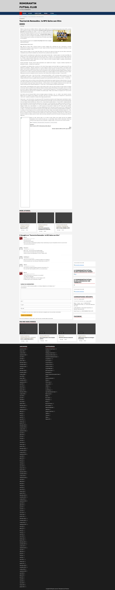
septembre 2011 (23, 547)
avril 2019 (21, 384)
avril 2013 (21, 510)
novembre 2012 (23, 520)
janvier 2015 (22, 469)
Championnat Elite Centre (25, 337)
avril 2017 (21, 417)
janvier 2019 (22, 389)
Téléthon (47, 413)
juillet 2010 (22, 575)
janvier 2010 (22, 586)
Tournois (47, 415)
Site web (22, 308)
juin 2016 (21, 436)
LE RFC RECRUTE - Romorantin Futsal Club (82, 307)
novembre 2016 (23, 426)
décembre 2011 (23, 542)
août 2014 (22, 479)
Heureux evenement (49, 378)
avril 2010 (21, 580)
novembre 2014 (23, 473)
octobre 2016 (22, 428)
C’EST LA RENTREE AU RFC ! (26, 339)
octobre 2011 (22, 545)
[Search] (94, 13)
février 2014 (22, 491)
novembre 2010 (23, 567)
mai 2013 (21, 508)
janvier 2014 (22, 493)
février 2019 (22, 388)
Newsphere (61, 588)
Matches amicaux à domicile (66, 337)
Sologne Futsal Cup (82, 335)
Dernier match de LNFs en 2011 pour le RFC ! (61, 128)
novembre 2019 (23, 380)
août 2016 (22, 432)
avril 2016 (21, 440)
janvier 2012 (22, 540)
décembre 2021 (23, 362)
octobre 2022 (22, 352)
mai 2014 (21, 485)
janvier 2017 (22, 423)
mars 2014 (22, 489)
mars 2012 (22, 536)
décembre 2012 (23, 518)
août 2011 (22, 549)
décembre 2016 (23, 425)
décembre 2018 (23, 391)
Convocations (48, 360)
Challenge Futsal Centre (50, 352)
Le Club (30, 13)
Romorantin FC (47, 122)
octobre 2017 (22, 407)
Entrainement (33, 337)
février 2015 (22, 467)
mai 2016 (21, 438)
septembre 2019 (23, 382)
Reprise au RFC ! (24, 228)
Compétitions (38, 13)
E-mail (22, 304)
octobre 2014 (22, 475)
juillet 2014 (22, 481)
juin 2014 (21, 483)
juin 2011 (21, 553)
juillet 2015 (22, 458)
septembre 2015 (23, 454)
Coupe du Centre (49, 366)
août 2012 (22, 526)
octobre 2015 (22, 452)
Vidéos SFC (48, 419)
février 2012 (22, 538)
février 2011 (22, 561)
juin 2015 (21, 460)
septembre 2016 (23, 430)
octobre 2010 (22, 569)
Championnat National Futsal (61, 224)
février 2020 (22, 378)
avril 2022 (21, 358)
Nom (22, 301)
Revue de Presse (49, 403)
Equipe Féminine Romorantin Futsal (52, 374)
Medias (45, 13)
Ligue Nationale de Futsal (50, 391)
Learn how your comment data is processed (44, 318)
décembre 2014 (23, 471)
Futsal (52, 13)
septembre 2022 (23, 354)
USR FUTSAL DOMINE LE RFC (63, 228)
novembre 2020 (23, 372)
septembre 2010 (23, 571)
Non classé (48, 397)
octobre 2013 (22, 499)
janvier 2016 (22, 446)
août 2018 (22, 395)
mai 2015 (21, 462)
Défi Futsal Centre (49, 370)
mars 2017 (22, 419)
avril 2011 (21, 557)
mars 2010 (22, 582)
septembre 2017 (23, 409)
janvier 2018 (22, 403)
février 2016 (22, 444)
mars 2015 (22, 465)
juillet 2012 (22, 528)
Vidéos (47, 417)
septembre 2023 (23, 349)
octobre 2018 (22, 393)
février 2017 (22, 421)
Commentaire (24, 287)
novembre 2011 (23, 543)
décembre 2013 (23, 495)
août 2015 (22, 456)
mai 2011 (21, 555)
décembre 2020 (23, 370)
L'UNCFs (47, 386)
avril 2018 (21, 399)
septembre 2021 (23, 366)
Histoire (47, 380)
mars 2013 (22, 512)
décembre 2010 (23, 565)
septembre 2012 (23, 524)
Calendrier (47, 351)
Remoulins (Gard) (41, 122)
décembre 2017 (23, 405)
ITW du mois (48, 382)
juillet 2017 (22, 411)
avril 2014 (21, 487)
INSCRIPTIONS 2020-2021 (79, 309)
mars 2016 (22, 442)
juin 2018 (21, 397)
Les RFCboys (48, 389)
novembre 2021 (23, 364)
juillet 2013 (22, 504)
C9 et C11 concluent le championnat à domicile (44, 228)
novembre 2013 (23, 497)
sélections (48, 409)
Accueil (24, 13)
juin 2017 (21, 413)
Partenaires (48, 399)
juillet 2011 (22, 551)
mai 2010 (21, 579)
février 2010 (22, 584)
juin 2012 (21, 530)
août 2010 (22, 573)
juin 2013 (21, 506)
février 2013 (22, 514)
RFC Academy (48, 405)
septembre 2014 (23, 477)
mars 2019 (22, 386)
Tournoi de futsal (54, 122)
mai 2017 (21, 415)
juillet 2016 (22, 434)
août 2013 (22, 503)
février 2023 (22, 351)
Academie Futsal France (24, 224)
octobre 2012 (22, 522)
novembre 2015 (23, 450)
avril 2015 (21, 464)
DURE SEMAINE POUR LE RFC (87, 311)
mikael (45, 231)
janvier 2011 (22, 563)
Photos (47, 401)
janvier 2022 (22, 360)
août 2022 (22, 356)
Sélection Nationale (49, 407)
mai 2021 (21, 368)
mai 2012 (21, 532)
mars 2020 (22, 376)
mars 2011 (22, 559)
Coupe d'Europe (49, 362)
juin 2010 (21, 577)
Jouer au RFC (81, 299)
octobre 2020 (22, 374)
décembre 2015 (23, 448)
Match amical (61, 335)
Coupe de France (49, 364)
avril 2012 (21, 534)
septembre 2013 (23, 501)
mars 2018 (22, 401)
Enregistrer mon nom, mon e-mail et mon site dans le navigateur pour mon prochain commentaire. (41, 312)
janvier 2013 (22, 516)
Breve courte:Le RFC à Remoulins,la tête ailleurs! (40, 125)
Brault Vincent (76, 311)
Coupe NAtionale (65, 226)
